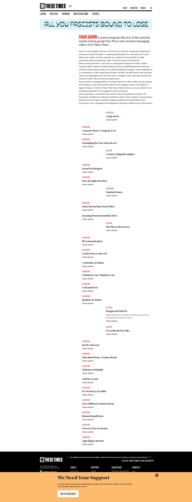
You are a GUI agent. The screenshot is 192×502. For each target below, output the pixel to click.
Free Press (112, 41)
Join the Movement (68, 494)
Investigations (81, 14)
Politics (54, 14)
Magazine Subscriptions (120, 471)
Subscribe (134, 7)
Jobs (133, 471)
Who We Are (74, 471)
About (125, 7)
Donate (143, 7)
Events (95, 14)
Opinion (66, 14)
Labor (43, 14)
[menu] (70, 6)
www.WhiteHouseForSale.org (136, 66)
